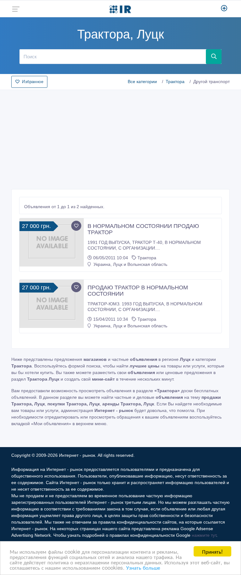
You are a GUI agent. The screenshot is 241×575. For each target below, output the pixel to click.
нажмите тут (204, 535)
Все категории (142, 81)
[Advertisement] (120, 138)
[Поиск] (214, 56)
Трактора (175, 81)
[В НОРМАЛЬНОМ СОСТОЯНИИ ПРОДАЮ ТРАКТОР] (51, 242)
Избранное (32, 81)
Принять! (212, 551)
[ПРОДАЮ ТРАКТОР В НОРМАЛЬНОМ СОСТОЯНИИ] (51, 304)
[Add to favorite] (76, 226)
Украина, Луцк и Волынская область (129, 264)
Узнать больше (143, 567)
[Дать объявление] (224, 8)
